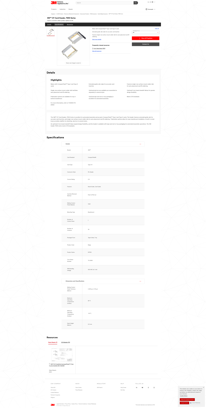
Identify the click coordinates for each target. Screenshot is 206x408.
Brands (71, 9)
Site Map (123, 390)
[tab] (52, 342)
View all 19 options (146, 38)
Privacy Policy (68, 403)
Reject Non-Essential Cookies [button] (187, 399)
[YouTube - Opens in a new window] (142, 387)
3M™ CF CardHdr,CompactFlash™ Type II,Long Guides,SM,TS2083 (61, 365)
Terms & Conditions (83, 403)
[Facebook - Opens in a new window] (148, 387)
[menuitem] (49, 24)
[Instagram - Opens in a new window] (154, 387)
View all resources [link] (96, 51)
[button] (195, 403)
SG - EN (149, 2)
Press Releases (78, 390)
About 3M (53, 387)
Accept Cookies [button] (184, 402)
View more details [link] (96, 39)
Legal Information (60, 403)
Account (150, 9)
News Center (78, 387)
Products (53, 9)
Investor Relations (55, 392)
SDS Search (99, 387)
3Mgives (53, 397)
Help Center (123, 387)
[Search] (136, 2)
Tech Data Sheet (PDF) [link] (99, 48)
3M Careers (53, 390)
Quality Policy (75, 403)
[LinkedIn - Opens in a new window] (136, 387)
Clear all (157, 28)
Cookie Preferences (92, 403)
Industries (62, 9)
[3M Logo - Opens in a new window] (60, 2)
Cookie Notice (183, 396)
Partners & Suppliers (55, 395)
